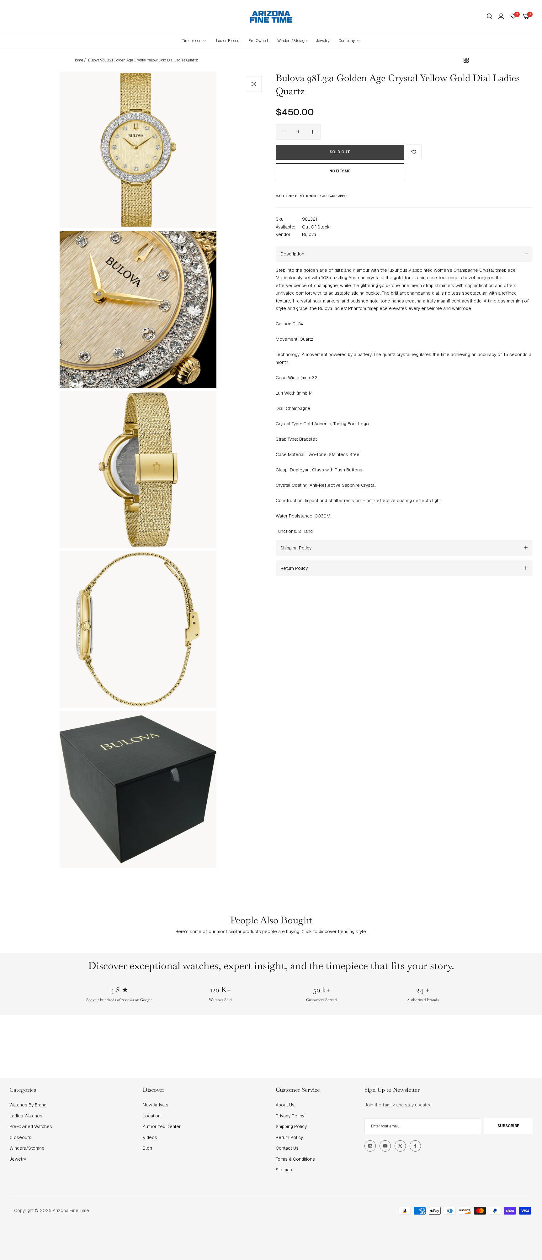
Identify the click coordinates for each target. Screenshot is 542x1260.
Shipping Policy (291, 1126)
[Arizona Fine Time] (271, 16)
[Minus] (284, 132)
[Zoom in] (254, 84)
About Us (285, 1105)
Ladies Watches (25, 1116)
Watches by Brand (27, 1105)
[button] (414, 152)
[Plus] (312, 132)
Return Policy (289, 1137)
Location (152, 1116)
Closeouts (20, 1137)
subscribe (508, 1125)
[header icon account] (501, 16)
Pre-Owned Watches (30, 1126)
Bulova (309, 234)
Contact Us (287, 1148)
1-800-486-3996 (334, 195)
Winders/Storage (27, 1148)
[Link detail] (370, 1146)
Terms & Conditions (295, 1159)
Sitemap (284, 1170)
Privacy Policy (290, 1116)
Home (78, 60)
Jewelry (17, 1159)
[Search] (489, 16)
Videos (150, 1137)
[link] (349, 40)
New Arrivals (155, 1105)
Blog (147, 1148)
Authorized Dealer (162, 1126)
